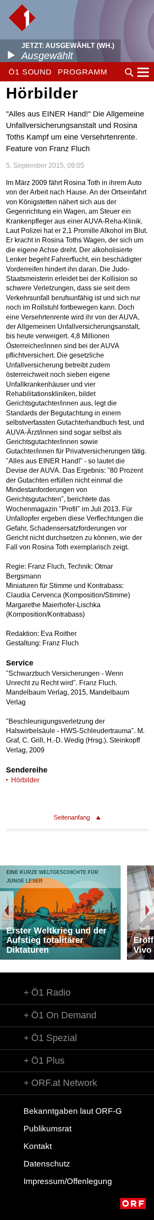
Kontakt (38, 1146)
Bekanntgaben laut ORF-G (73, 1111)
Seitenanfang (71, 817)
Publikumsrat (47, 1128)
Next (147, 910)
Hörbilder (25, 780)
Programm (82, 72)
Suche (129, 72)
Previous (7, 910)
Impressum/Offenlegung (68, 1181)
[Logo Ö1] (22, 17)
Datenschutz (47, 1163)
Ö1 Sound (30, 72)
